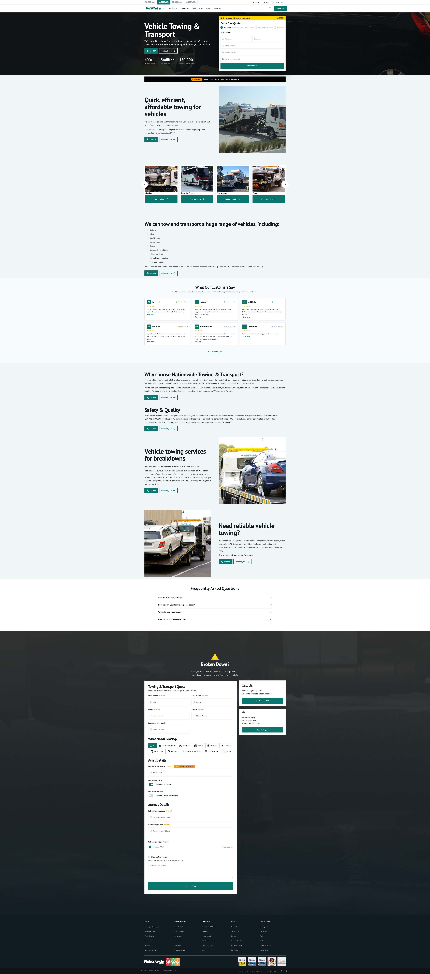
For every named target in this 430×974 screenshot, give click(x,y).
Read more (150, 314)
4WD (198, 470)
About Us (234, 927)
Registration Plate (156, 766)
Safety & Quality (237, 945)
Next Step (251, 66)
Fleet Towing (149, 936)
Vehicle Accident (155, 791)
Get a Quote (264, 927)
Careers (233, 936)
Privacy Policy (243, 971)
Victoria (204, 931)
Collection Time (155, 842)
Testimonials (264, 941)
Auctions (147, 945)
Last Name (196, 695)
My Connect (264, 950)
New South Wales (208, 927)
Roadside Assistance (152, 931)
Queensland (206, 936)
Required (162, 696)
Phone (194, 709)
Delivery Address (155, 824)
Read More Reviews (215, 352)
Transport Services (180, 950)
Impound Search (150, 950)
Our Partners (235, 950)
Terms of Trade (271, 971)
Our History (235, 931)
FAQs (261, 936)
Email (150, 709)
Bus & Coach (178, 936)
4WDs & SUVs (178, 927)
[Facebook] (281, 971)
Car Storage (149, 941)
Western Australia (208, 941)
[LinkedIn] (287, 971)
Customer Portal (265, 945)
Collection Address (156, 811)
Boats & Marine (179, 931)
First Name (153, 695)
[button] (155, 8)
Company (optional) (157, 723)
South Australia (207, 945)
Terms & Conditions (257, 971)
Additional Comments (158, 857)
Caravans (177, 941)
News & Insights (236, 941)
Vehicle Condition (156, 780)
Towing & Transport (152, 927)
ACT (203, 950)
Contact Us (263, 931)
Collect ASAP (159, 847)
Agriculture (177, 945)
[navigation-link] (150, 2)
